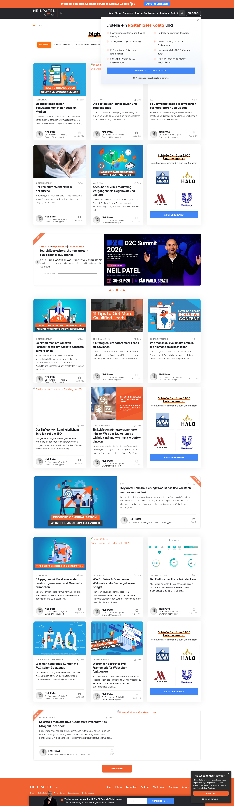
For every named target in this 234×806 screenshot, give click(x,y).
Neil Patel (50, 132)
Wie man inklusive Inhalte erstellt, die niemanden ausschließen (172, 345)
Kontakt (174, 13)
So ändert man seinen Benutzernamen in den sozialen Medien (56, 108)
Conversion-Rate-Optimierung (87, 45)
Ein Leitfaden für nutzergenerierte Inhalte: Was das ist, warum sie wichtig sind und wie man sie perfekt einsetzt (117, 435)
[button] (211, 799)
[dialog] (211, 787)
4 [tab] (120, 290)
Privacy (32, 793)
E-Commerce (98, 575)
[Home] (34, 25)
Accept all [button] (211, 793)
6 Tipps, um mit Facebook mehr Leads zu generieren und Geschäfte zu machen (59, 583)
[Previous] (37, 262)
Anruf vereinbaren (174, 215)
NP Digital (62, 135)
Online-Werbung (47, 718)
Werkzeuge (149, 13)
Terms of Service (59, 793)
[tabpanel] (117, 259)
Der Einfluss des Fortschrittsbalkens (173, 579)
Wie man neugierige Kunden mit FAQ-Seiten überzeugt (57, 666)
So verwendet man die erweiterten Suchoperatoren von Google (173, 106)
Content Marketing (62, 45)
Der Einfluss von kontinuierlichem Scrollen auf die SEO (57, 431)
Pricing (118, 13)
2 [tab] (113, 290)
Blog (110, 13)
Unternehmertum (44, 183)
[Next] (196, 262)
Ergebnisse (128, 13)
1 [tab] (110, 290)
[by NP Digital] (49, 15)
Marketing (98, 100)
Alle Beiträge (44, 45)
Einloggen (193, 13)
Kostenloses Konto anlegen (151, 70)
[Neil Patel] (44, 11)
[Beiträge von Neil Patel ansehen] (39, 134)
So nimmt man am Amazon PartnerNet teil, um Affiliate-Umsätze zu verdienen (60, 347)
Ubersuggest (58, 137)
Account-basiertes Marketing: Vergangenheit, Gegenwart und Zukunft (114, 191)
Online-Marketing (101, 339)
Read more (212, 788)
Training (139, 13)
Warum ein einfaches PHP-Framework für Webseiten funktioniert (110, 668)
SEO (151, 100)
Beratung (164, 13)
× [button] (228, 774)
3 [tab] (117, 290)
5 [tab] (124, 290)
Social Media (41, 100)
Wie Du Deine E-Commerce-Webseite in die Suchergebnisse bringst (114, 583)
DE (61, 13)
